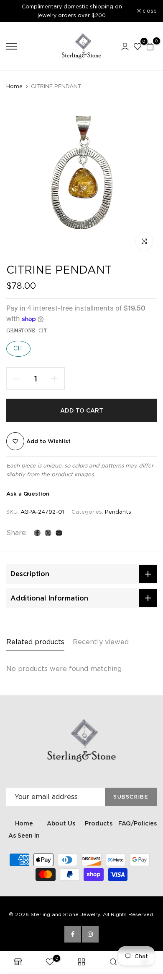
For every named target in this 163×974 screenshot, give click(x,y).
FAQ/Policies (137, 823)
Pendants (118, 512)
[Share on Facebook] (37, 533)
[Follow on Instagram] (90, 934)
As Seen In (24, 835)
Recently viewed (101, 642)
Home (14, 86)
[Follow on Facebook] (72, 934)
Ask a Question (27, 494)
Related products (35, 642)
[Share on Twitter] (48, 533)
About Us (61, 823)
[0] (137, 46)
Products (98, 823)
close (149, 11)
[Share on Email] (59, 533)
